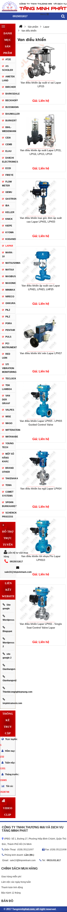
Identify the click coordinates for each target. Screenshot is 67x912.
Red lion (6, 356)
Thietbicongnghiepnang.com (8, 692)
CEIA (8, 137)
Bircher (10, 87)
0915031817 (16, 561)
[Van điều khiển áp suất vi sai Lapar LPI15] (41, 62)
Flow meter (7, 183)
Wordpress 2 (8, 644)
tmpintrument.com (8, 703)
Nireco (9, 296)
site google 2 (7, 656)
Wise (8, 416)
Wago (8, 423)
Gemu (8, 192)
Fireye (9, 175)
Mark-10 (7, 254)
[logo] (33, 6)
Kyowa (9, 232)
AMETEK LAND (8, 78)
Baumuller (12, 114)
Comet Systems (7, 494)
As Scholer (7, 68)
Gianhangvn (8, 669)
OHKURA (10, 303)
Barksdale (12, 93)
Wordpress (8, 620)
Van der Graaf (6, 399)
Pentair (10, 330)
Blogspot (7, 631)
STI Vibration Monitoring (9, 368)
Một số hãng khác (8, 458)
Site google (7, 607)
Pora (8, 323)
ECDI (8, 168)
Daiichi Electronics (10, 160)
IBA (7, 205)
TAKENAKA (10, 478)
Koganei (10, 239)
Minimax (10, 290)
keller (9, 212)
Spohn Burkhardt (8, 504)
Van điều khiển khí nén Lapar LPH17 (41, 353)
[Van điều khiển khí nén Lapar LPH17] (41, 332)
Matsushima (12, 263)
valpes (9, 410)
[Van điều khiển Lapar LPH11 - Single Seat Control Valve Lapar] (41, 603)
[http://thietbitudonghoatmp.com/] (21, 27)
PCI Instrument (9, 345)
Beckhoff (10, 100)
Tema (8, 485)
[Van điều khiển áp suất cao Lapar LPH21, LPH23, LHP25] (41, 265)
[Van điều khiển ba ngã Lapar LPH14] (41, 468)
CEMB (8, 144)
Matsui (9, 269)
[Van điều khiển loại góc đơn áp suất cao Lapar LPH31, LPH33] (41, 197)
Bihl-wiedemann (9, 129)
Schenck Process (8, 514)
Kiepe (8, 225)
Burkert (11, 120)
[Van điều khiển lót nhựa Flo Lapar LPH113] (41, 535)
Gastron (10, 199)
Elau (8, 151)
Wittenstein (12, 430)
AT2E (8, 59)
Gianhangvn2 (8, 680)
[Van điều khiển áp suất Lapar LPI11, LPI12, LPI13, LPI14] (41, 129)
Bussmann (12, 107)
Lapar (9, 246)
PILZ (7, 310)
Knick (9, 219)
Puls (8, 336)
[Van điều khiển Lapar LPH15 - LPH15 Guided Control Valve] (41, 400)
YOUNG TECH (8, 445)
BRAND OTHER (8, 470)
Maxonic (10, 283)
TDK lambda (7, 387)
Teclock (10, 378)
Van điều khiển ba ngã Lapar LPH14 (40, 488)
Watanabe (11, 436)
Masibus (10, 276)
